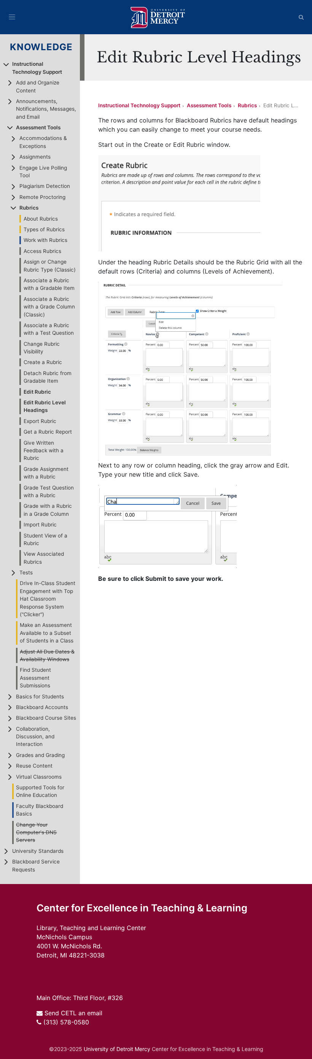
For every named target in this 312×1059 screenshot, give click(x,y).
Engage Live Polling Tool (43, 171)
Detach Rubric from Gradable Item (48, 377)
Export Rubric (40, 421)
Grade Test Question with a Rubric (49, 491)
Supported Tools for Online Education (40, 791)
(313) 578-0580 (66, 1022)
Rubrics (28, 208)
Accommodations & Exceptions (43, 142)
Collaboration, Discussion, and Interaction (35, 736)
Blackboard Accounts (42, 707)
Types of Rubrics (44, 229)
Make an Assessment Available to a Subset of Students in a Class (46, 633)
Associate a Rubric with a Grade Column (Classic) (49, 307)
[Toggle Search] (301, 17)
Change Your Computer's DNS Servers (36, 832)
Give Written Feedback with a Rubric (44, 450)
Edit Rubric (37, 392)
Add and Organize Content (37, 86)
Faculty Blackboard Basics (39, 810)
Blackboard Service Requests (36, 865)
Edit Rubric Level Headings (45, 406)
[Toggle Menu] (12, 17)
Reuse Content (34, 766)
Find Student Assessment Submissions (35, 678)
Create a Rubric (43, 362)
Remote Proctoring (42, 197)
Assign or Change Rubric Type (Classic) (50, 265)
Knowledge (41, 46)
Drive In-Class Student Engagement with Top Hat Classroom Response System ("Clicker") (47, 598)
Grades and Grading (40, 755)
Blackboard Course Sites (46, 718)
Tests (26, 572)
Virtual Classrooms (39, 777)
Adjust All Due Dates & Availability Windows (47, 655)
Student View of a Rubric (45, 539)
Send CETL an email (73, 1013)
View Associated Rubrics (44, 557)
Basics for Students (40, 696)
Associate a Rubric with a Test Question (49, 329)
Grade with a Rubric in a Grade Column (48, 510)
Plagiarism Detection (44, 186)
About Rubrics (41, 219)
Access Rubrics (42, 251)
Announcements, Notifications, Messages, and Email (46, 109)
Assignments (35, 157)
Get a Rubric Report (48, 432)
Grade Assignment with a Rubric (46, 473)
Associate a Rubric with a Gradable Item (49, 284)
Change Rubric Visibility (42, 348)
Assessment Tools (38, 127)
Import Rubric (40, 525)
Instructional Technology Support (37, 68)
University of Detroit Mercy (117, 1049)
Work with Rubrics (45, 240)
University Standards (38, 851)
